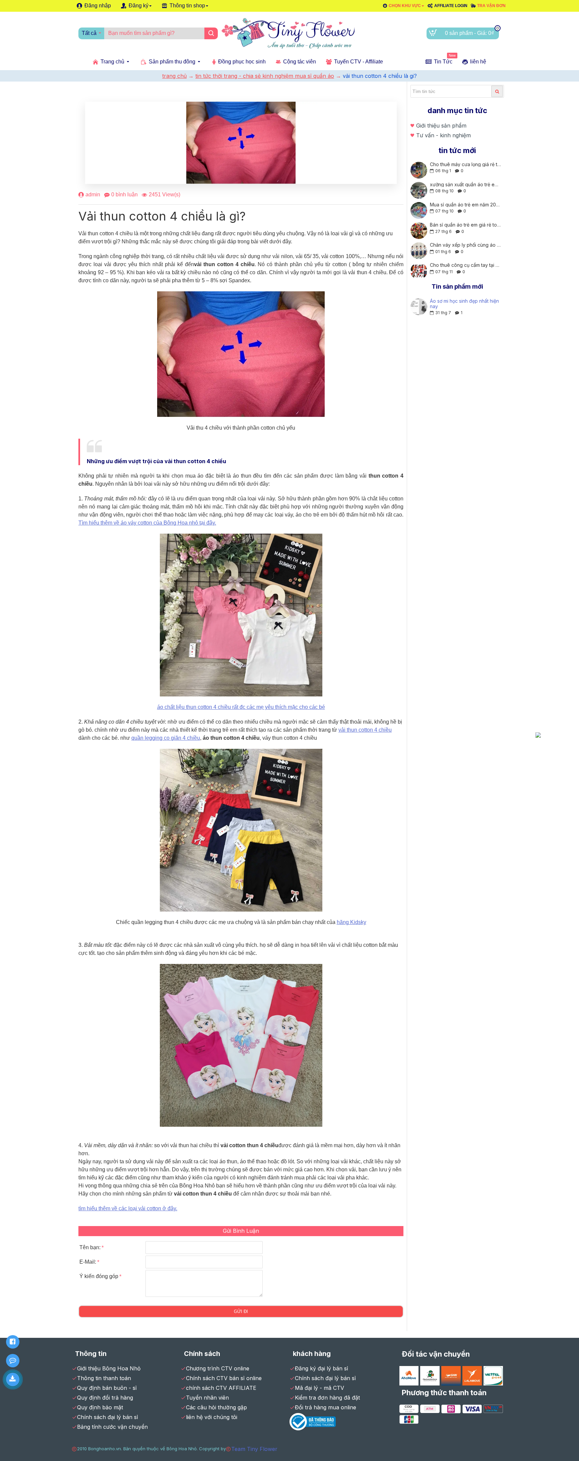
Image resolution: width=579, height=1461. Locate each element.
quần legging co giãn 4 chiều (165, 738)
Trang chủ (174, 75)
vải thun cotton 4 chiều (365, 730)
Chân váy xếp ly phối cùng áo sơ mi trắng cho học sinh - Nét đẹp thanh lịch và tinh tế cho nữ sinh (465, 244)
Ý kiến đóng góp (98, 1276)
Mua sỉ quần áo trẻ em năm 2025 (465, 204)
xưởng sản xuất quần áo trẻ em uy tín (465, 184)
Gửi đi (241, 1311)
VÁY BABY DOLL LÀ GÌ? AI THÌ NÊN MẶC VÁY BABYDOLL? (462, 303)
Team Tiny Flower (254, 1449)
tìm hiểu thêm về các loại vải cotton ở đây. (127, 1208)
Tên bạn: (90, 1247)
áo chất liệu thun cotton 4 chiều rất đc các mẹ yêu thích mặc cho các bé (241, 707)
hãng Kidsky (351, 922)
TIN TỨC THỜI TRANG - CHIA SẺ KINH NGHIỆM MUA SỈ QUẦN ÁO (264, 75)
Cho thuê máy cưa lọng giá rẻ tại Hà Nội (465, 164)
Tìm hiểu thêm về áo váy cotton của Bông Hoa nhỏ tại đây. (147, 523)
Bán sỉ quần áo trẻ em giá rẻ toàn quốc (465, 224)
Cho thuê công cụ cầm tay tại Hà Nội (465, 264)
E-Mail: (87, 1262)
